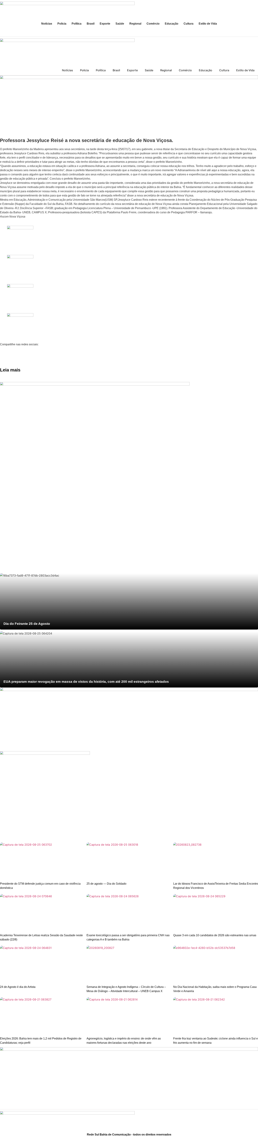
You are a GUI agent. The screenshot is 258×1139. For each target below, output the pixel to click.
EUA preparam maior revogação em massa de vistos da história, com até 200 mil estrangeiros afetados (86, 681)
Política (76, 23)
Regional (135, 23)
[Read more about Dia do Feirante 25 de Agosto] (129, 601)
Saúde (119, 23)
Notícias (46, 23)
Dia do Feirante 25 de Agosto (27, 624)
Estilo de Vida (208, 23)
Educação (171, 23)
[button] (129, 351)
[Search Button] (253, 32)
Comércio (153, 23)
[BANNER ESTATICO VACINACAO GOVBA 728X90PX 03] (129, 78)
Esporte (105, 23)
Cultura (188, 23)
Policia (61, 23)
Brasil (90, 23)
